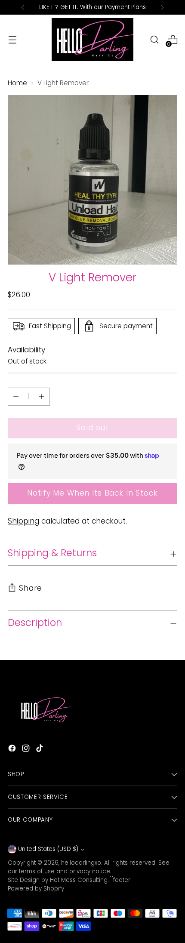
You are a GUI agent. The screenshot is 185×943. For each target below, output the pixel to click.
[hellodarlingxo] (92, 39)
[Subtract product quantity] (41, 396)
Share (30, 588)
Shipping (23, 521)
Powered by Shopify (36, 888)
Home (17, 82)
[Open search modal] (154, 40)
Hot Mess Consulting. (79, 880)
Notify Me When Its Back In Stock (92, 493)
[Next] (162, 7)
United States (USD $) (48, 849)
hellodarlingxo (81, 863)
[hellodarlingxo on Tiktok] (40, 750)
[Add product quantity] (16, 396)
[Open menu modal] (12, 40)
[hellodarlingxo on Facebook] (13, 750)
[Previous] (22, 7)
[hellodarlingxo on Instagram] (27, 750)
